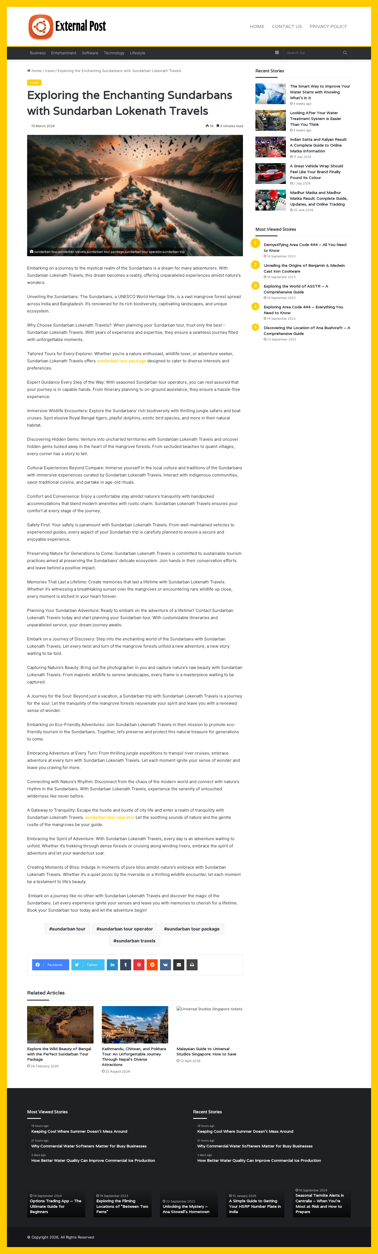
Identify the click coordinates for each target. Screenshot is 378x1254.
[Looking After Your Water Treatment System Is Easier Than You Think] (270, 120)
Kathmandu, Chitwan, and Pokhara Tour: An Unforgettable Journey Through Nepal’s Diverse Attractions (134, 1056)
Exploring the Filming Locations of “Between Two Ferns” (122, 1206)
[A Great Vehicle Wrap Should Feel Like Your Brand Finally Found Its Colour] (270, 173)
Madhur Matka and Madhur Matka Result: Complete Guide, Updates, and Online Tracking (319, 198)
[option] (56, 1195)
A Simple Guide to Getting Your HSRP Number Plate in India (255, 1206)
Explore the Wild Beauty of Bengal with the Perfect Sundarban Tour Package (59, 1054)
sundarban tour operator (109, 817)
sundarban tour (69, 929)
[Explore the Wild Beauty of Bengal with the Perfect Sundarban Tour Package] (60, 1024)
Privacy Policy (328, 26)
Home (257, 26)
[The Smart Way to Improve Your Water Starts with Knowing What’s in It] (270, 93)
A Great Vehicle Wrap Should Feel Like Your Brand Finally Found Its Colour (316, 171)
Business (38, 52)
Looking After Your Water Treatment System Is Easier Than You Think (315, 118)
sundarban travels (136, 940)
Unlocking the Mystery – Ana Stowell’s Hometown (186, 1209)
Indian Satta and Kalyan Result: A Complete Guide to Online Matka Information (318, 145)
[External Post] (68, 26)
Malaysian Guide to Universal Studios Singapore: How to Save (206, 1051)
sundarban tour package (121, 360)
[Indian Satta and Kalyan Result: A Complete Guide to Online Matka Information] (270, 147)
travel (50, 70)
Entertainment (63, 52)
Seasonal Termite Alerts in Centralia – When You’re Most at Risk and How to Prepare (320, 1203)
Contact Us (287, 26)
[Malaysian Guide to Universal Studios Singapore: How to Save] (210, 1024)
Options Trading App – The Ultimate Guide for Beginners (55, 1206)
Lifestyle (137, 52)
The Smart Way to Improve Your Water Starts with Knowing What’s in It (320, 92)
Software (90, 52)
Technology (114, 52)
